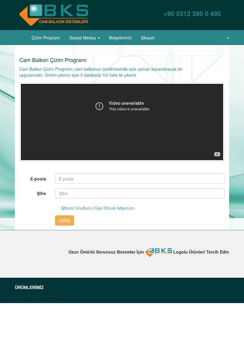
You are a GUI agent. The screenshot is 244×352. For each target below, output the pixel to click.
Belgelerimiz (120, 38)
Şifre (41, 193)
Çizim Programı (46, 38)
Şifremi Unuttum (76, 208)
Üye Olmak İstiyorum (114, 208)
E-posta (38, 179)
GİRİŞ (64, 220)
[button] (225, 37)
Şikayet (147, 38)
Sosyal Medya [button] (83, 38)
